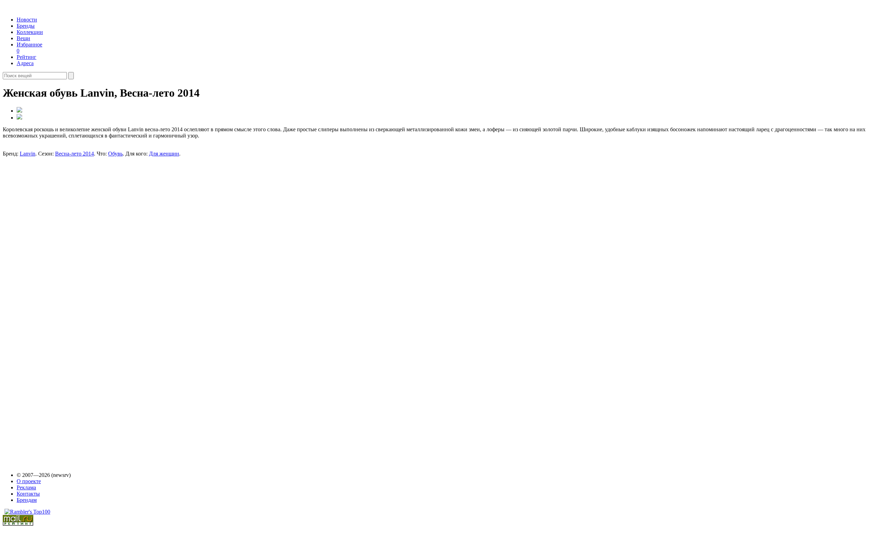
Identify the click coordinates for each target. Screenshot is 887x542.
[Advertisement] (63, 207)
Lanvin (27, 154)
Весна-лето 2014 (74, 154)
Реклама (26, 487)
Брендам (27, 500)
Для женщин (164, 154)
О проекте (29, 481)
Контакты (28, 494)
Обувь (115, 154)
